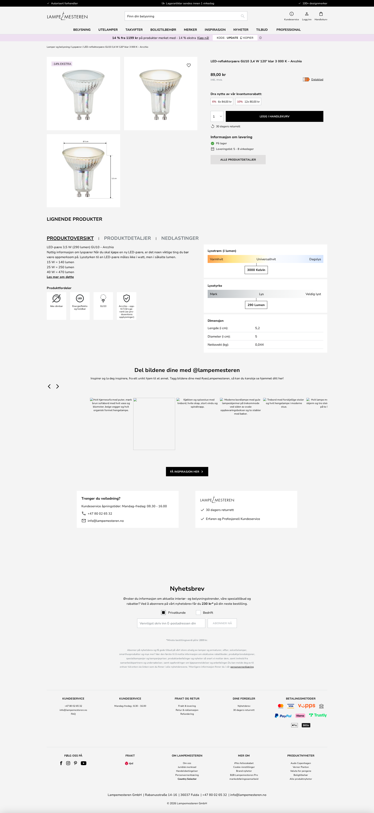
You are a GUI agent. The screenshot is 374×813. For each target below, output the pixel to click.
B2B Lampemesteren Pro (244, 774)
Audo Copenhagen (301, 763)
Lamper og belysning (58, 46)
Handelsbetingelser (187, 770)
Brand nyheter (244, 770)
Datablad (317, 79)
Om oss (187, 763)
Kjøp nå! (203, 38)
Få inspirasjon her (184, 471)
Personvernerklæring (187, 774)
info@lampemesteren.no (106, 521)
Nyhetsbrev (244, 705)
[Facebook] (61, 763)
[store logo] (67, 16)
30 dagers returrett (244, 709)
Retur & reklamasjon (187, 709)
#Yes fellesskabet (244, 763)
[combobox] (186, 15)
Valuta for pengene (300, 770)
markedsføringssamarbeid (243, 778)
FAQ (73, 713)
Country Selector (187, 778)
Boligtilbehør (301, 774)
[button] (83, 170)
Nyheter (240, 29)
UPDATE (235, 38)
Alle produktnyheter (301, 778)
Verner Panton (301, 766)
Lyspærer (76, 46)
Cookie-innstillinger (244, 766)
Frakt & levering (187, 705)
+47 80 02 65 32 (100, 513)
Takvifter (134, 29)
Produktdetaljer (127, 238)
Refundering (187, 713)
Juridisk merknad (187, 766)
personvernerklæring (242, 666)
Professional (288, 29)
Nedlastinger (180, 238)
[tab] (73, 238)
